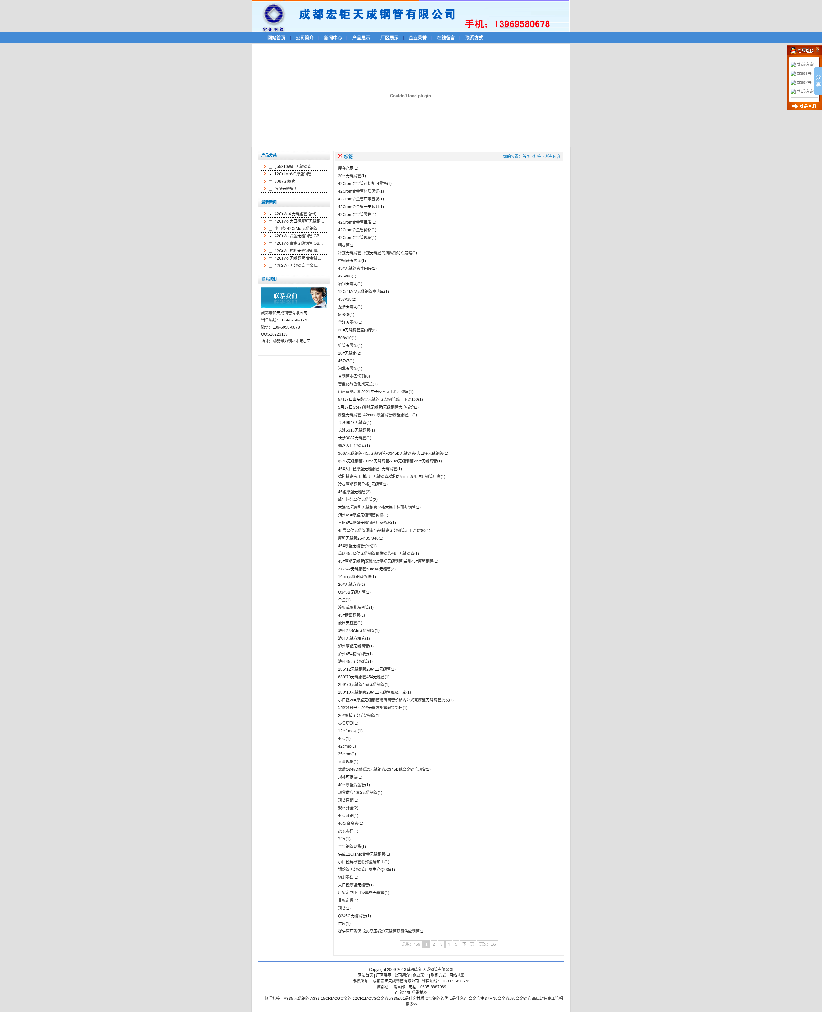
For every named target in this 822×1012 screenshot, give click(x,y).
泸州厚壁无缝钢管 (353, 646)
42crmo (344, 746)
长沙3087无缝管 (352, 438)
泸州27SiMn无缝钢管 (356, 631)
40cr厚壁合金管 (351, 785)
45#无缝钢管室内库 (355, 268)
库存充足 (346, 168)
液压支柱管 (347, 623)
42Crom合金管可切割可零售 (362, 183)
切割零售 (346, 877)
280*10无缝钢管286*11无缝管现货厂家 (372, 692)
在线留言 (446, 37)
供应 (342, 923)
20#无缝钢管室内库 (355, 330)
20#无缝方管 (349, 584)
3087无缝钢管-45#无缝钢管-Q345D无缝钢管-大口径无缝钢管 (390, 453)
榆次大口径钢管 (351, 446)
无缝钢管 (302, 998)
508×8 (343, 314)
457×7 (343, 361)
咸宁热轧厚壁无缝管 (355, 499)
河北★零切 (347, 368)
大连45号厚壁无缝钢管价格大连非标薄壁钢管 (377, 507)
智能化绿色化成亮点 (355, 384)
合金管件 (476, 998)
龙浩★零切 (347, 307)
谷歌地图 (419, 992)
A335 (288, 998)
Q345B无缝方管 (352, 592)
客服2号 (804, 82)
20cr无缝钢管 (349, 176)
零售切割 (346, 723)
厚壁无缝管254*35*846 (358, 538)
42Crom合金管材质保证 (358, 191)
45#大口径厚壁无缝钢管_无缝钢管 (367, 469)
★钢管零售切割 (351, 376)
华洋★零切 (347, 322)
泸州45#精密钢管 (353, 654)
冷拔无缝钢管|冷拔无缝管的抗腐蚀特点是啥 (375, 253)
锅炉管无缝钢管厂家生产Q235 (364, 869)
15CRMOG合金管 (336, 998)
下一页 (468, 944)
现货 (342, 908)
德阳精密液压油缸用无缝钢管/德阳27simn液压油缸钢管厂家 (389, 476)
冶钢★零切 (347, 284)
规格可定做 (347, 777)
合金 (342, 600)
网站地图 (457, 975)
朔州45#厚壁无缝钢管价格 (360, 515)
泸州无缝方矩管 (351, 638)
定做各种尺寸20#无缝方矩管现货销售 (370, 708)
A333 (315, 998)
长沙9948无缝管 (352, 422)
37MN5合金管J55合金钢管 (508, 998)
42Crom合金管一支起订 (358, 207)
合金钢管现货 (349, 846)
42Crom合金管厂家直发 (358, 199)
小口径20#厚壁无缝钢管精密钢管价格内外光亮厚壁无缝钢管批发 (393, 700)
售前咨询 (805, 64)
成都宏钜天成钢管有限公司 (430, 969)
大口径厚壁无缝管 (353, 885)
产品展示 (361, 37)
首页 (526, 156)
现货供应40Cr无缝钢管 (358, 792)
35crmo (344, 754)
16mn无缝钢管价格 (354, 577)
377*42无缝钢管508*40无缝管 (364, 569)
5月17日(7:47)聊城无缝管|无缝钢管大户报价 (376, 407)
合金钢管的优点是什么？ (446, 998)
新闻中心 (333, 37)
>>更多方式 (808, 50)
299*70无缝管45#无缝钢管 (361, 684)
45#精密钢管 (349, 615)
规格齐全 (346, 808)
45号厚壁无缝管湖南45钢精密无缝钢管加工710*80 (381, 530)
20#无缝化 (347, 353)
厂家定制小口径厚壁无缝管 (361, 893)
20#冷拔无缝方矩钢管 (357, 715)
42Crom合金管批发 (355, 222)
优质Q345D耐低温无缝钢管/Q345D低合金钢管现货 (382, 769)
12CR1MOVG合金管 (370, 998)
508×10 (345, 338)
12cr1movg (348, 731)
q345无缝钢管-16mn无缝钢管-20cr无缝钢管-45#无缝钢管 (387, 461)
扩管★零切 (347, 345)
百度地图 (402, 992)
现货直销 (346, 800)
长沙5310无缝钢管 (354, 430)
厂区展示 (389, 37)
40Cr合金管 (348, 823)
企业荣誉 (418, 37)
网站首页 (276, 37)
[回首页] (413, 15)
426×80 (345, 276)
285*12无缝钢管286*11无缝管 (364, 669)
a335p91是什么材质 (406, 998)
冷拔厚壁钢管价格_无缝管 (360, 484)
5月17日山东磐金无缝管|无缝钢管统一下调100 (378, 399)
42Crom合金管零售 (355, 214)
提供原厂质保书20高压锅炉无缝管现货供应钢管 (379, 931)
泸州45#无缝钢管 (353, 661)
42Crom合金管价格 (355, 230)
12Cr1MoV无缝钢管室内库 (361, 291)
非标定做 (346, 900)
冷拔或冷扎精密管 (353, 607)
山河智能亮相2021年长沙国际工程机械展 (373, 392)
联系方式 (474, 37)
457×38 (345, 299)
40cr (342, 738)
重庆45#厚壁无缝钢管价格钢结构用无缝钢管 (376, 553)
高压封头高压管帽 (547, 998)
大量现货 (346, 762)
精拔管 (344, 245)
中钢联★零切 (349, 261)
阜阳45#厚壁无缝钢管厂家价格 (364, 523)
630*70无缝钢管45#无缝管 (361, 677)
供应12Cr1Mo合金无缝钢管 (361, 854)
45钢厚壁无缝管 (352, 492)
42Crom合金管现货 (355, 237)
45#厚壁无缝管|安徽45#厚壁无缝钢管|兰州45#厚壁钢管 (385, 561)
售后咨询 (805, 91)
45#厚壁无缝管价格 (355, 546)
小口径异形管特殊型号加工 (361, 862)
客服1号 (804, 73)
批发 (342, 839)
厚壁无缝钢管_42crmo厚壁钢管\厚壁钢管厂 (375, 415)
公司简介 (305, 37)
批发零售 (346, 831)
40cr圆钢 (346, 816)
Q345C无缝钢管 (352, 916)
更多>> (412, 1004)
